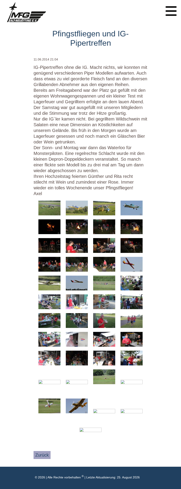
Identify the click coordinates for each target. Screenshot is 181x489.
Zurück (42, 455)
